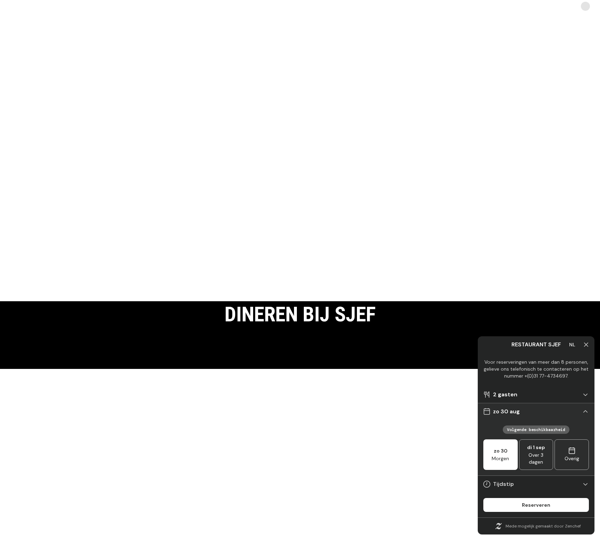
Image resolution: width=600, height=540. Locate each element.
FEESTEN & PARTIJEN (146, 501)
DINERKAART (454, 480)
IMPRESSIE (300, 501)
